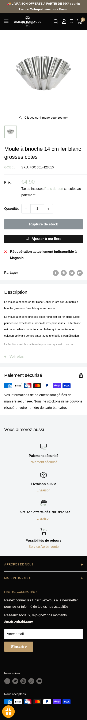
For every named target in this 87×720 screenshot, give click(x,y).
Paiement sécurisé (43, 462)
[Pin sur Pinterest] (64, 273)
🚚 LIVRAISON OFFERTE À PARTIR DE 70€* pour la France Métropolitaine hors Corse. (43, 6)
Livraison (43, 490)
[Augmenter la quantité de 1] (48, 208)
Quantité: (11, 208)
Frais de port (53, 189)
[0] (79, 21)
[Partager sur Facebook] (56, 273)
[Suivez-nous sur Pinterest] (31, 681)
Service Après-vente (44, 546)
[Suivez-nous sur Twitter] (15, 681)
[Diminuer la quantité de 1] (26, 208)
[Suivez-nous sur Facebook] (7, 681)
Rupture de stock (43, 224)
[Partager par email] (80, 273)
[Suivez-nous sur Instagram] (23, 681)
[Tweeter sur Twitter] (72, 273)
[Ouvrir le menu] (6, 21)
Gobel (9, 167)
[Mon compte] (64, 21)
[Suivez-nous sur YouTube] (39, 681)
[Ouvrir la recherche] (56, 21)
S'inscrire (19, 647)
